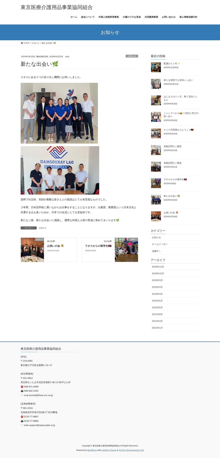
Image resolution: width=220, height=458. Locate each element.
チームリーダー (160, 244)
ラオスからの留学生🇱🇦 (98, 245)
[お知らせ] (32, 249)
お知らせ (132, 56)
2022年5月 (157, 307)
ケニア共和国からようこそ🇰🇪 (178, 129)
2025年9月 (157, 280)
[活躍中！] (126, 249)
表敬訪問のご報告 (173, 146)
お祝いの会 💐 (55, 245)
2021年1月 (157, 327)
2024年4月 (157, 294)
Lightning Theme (108, 450)
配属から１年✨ (172, 63)
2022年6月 (157, 300)
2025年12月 (158, 266)
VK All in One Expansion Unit (131, 450)
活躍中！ (156, 251)
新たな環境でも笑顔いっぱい (178, 80)
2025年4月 (157, 287)
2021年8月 (157, 314)
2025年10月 (158, 273)
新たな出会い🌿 (172, 196)
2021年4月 (157, 321)
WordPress (92, 450)
